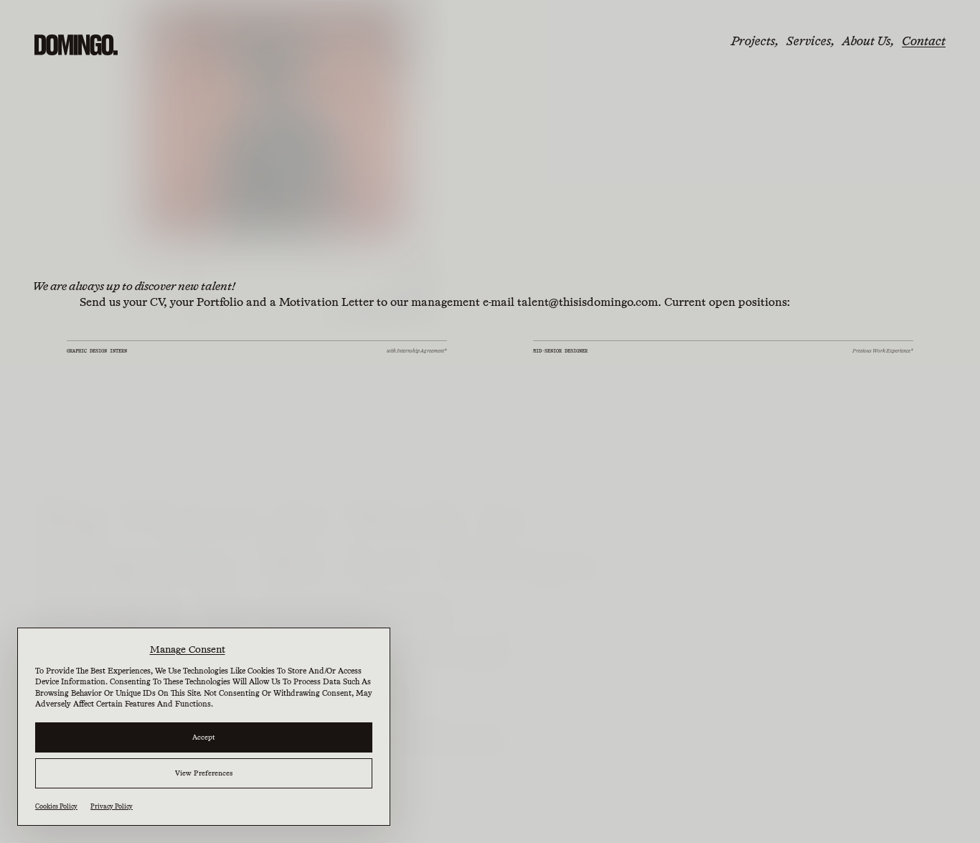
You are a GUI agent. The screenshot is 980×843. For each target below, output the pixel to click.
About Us (866, 41)
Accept (203, 737)
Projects (753, 41)
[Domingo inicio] (76, 44)
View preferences (203, 773)
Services (808, 41)
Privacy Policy (111, 806)
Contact (924, 41)
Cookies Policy (56, 806)
